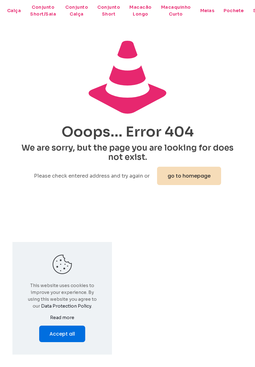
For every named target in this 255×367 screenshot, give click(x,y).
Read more (62, 317)
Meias (207, 10)
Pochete (234, 10)
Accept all (62, 333)
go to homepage (189, 175)
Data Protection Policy (66, 306)
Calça (14, 10)
